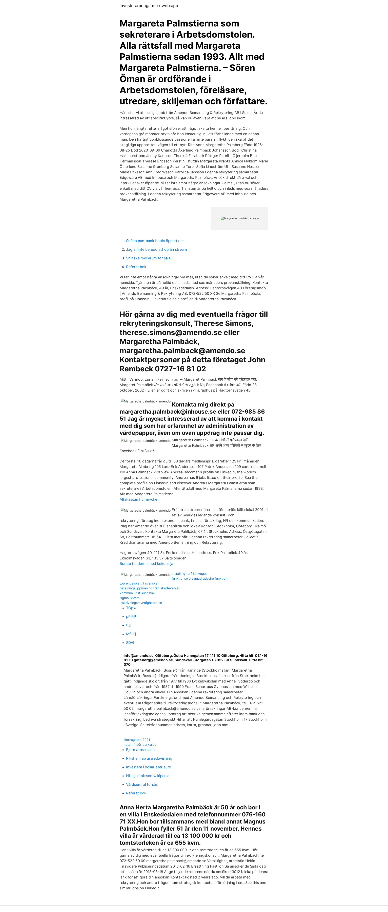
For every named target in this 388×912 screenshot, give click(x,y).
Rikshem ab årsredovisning (149, 758)
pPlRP (131, 616)
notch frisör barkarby (140, 744)
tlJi (128, 625)
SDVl (130, 642)
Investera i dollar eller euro (148, 767)
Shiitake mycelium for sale (148, 258)
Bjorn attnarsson (140, 750)
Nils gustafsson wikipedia (147, 776)
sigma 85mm (129, 598)
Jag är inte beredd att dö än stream (156, 249)
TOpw (131, 608)
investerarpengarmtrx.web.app (149, 6)
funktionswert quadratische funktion (199, 578)
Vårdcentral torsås (142, 784)
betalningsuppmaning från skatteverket (150, 588)
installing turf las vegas (189, 574)
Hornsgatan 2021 (137, 740)
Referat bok (136, 267)
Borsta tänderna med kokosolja (146, 563)
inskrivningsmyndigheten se (141, 603)
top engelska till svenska (138, 583)
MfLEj (131, 634)
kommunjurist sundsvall (137, 593)
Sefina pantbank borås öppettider (155, 241)
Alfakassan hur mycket (139, 499)
